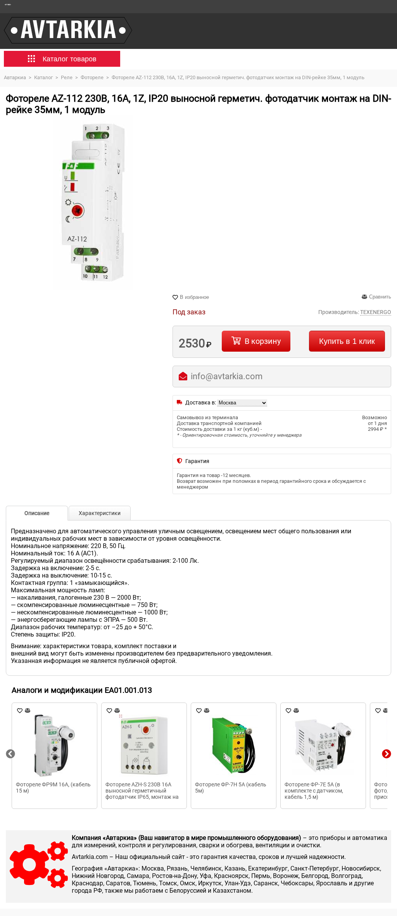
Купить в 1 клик (347, 341)
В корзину (263, 341)
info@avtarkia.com (226, 376)
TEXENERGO (375, 312)
